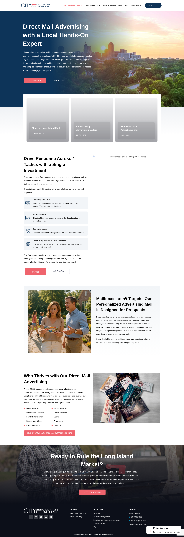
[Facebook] (41, 517)
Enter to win (160, 528)
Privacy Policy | (93, 534)
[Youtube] (46, 517)
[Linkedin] (51, 517)
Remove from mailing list (137, 525)
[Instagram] (36, 517)
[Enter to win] (149, 530)
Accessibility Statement (105, 534)
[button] (72, 5)
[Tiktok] (31, 517)
